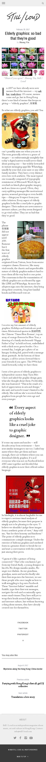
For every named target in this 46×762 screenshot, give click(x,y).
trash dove (16, 94)
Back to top (21, 757)
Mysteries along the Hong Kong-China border (22, 668)
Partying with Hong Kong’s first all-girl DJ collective (23, 683)
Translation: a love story (23, 695)
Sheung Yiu (24, 42)
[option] (23, 666)
